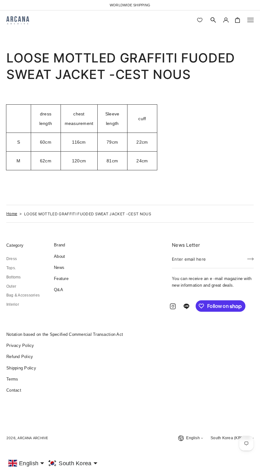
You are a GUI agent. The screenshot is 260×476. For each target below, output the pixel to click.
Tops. (11, 268)
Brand (59, 245)
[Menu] (250, 20)
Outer (11, 286)
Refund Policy (19, 356)
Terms (12, 379)
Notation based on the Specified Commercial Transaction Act (64, 334)
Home (11, 213)
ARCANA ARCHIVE (32, 438)
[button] (213, 20)
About (59, 256)
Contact (13, 390)
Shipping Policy (21, 368)
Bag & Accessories (23, 295)
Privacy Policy (20, 345)
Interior (12, 304)
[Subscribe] (250, 257)
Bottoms (13, 277)
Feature (61, 278)
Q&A (58, 289)
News (59, 267)
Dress (11, 259)
